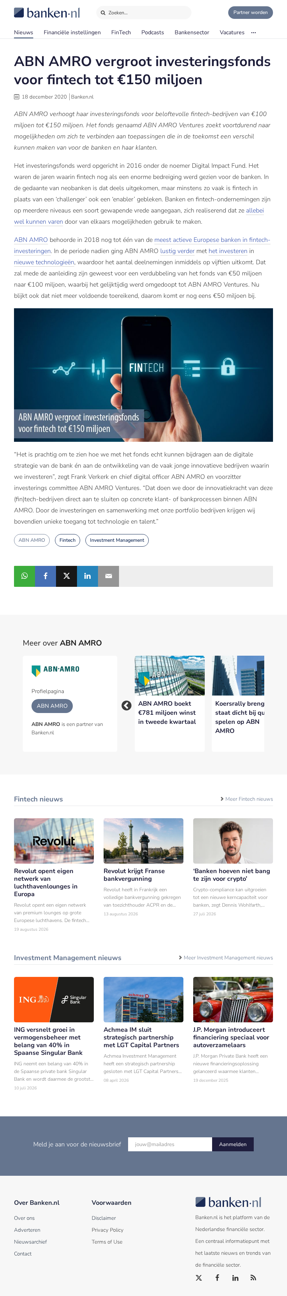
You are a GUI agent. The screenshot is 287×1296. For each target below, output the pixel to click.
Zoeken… (117, 12)
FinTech (121, 32)
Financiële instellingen (72, 32)
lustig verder (177, 251)
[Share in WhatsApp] (24, 576)
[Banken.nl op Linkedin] (235, 1278)
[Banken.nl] (29, 8)
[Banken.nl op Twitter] (199, 1278)
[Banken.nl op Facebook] (217, 1278)
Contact (22, 1253)
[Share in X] (66, 576)
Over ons (24, 1218)
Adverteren (27, 1229)
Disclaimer (104, 1218)
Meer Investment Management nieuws (228, 957)
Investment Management (117, 540)
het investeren (228, 251)
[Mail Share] (108, 576)
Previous (124, 703)
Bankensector (192, 32)
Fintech (67, 540)
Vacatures (232, 32)
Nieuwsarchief (30, 1241)
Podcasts (152, 32)
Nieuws (23, 32)
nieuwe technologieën (44, 262)
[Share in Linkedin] (87, 576)
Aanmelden (233, 1144)
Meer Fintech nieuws (249, 798)
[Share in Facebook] (45, 576)
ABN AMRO (31, 240)
